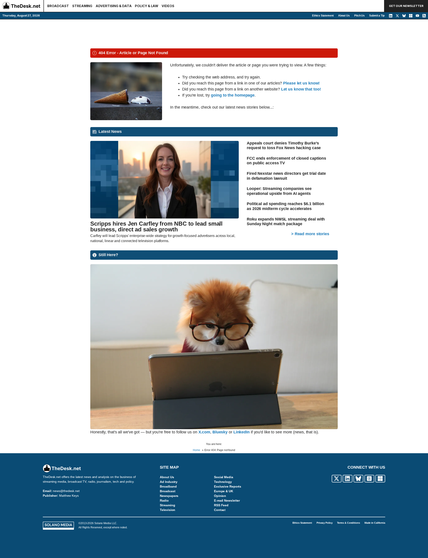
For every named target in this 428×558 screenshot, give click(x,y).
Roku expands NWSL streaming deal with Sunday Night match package (286, 221)
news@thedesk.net (66, 491)
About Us (344, 15)
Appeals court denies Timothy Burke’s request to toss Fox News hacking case (284, 145)
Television (167, 510)
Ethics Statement (322, 15)
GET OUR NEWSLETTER (406, 6)
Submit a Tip (377, 15)
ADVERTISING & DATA (114, 6)
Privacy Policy (325, 522)
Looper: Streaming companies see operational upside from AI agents (279, 191)
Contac (219, 510)
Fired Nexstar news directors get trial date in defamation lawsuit (286, 176)
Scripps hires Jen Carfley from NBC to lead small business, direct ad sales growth (156, 226)
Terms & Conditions (348, 522)
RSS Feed (221, 505)
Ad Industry (168, 482)
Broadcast (167, 491)
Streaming (167, 505)
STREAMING (82, 6)
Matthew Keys (69, 495)
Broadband (168, 486)
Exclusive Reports (227, 486)
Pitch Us (359, 15)
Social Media (223, 477)
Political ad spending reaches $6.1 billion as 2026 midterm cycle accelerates (285, 206)
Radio (164, 500)
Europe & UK (223, 491)
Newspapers (169, 496)
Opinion (220, 496)
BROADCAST (58, 6)
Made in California (374, 522)
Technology (223, 482)
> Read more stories (310, 234)
